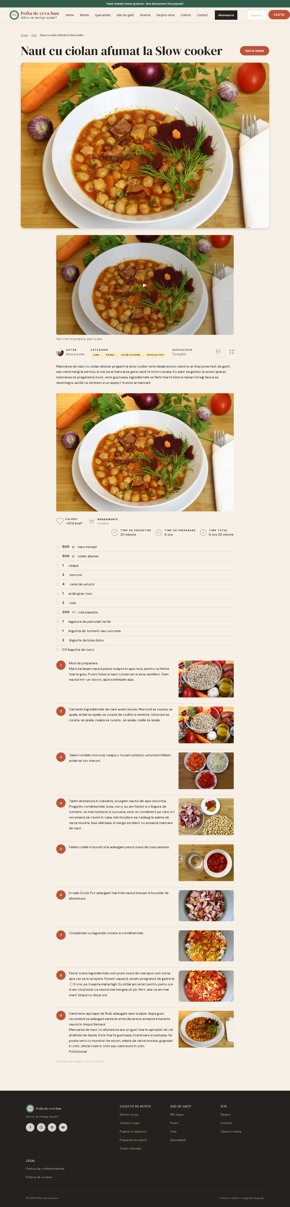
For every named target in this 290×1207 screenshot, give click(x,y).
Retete (84, 15)
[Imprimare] (220, 353)
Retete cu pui (129, 1114)
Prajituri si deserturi (133, 1131)
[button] (231, 351)
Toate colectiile (130, 1148)
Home (70, 15)
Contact (202, 15)
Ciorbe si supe (130, 1123)
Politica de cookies (39, 1177)
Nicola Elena (75, 354)
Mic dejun (177, 1114)
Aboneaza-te (226, 15)
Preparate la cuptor (133, 1140)
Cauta (279, 15)
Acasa (24, 35)
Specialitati (103, 15)
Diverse (145, 15)
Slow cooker (130, 355)
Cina (34, 35)
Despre (226, 1114)
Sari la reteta (254, 51)
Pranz (110, 355)
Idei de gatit (125, 15)
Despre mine (165, 15)
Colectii (186, 15)
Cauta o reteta (231, 1131)
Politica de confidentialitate (45, 1168)
